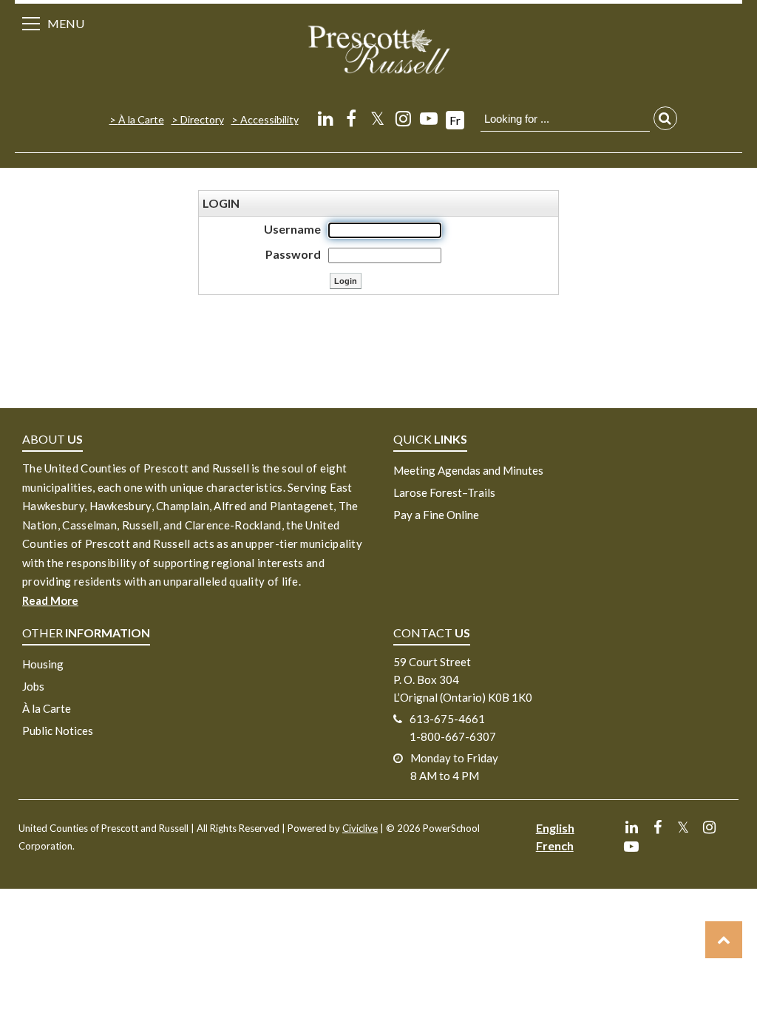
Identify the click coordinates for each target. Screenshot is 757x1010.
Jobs (33, 686)
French (555, 845)
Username (292, 229)
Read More (50, 600)
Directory (202, 119)
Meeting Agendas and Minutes (468, 470)
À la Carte (141, 119)
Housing (43, 664)
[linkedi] (325, 118)
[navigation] (378, 48)
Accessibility (269, 119)
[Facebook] (351, 118)
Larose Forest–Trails (444, 492)
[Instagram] (403, 118)
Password (293, 254)
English (555, 828)
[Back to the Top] (723, 939)
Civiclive (360, 828)
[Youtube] (429, 118)
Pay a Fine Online (436, 514)
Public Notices (57, 730)
